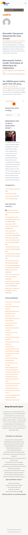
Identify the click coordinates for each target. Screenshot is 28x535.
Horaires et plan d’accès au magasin (14, 485)
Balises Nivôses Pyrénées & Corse (14, 448)
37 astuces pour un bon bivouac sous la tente (14, 470)
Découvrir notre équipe (14, 483)
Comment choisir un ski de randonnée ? (14, 440)
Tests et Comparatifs (10, 198)
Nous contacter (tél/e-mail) (14, 487)
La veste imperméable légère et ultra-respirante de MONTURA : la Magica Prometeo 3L (12, 268)
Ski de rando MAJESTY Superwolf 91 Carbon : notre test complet (11, 233)
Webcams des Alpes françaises (12, 400)
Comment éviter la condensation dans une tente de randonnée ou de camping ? (12, 349)
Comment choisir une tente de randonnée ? (14, 464)
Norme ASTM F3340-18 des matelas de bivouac (14, 476)
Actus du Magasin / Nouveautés (10, 41)
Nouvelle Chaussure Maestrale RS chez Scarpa (13, 36)
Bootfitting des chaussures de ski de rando (14, 442)
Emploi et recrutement (14, 489)
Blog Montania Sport (10, 316)
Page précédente (9, 101)
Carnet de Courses (7, 86)
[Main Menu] (25, 3)
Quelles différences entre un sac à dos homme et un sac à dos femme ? (12, 390)
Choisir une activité (9, 10)
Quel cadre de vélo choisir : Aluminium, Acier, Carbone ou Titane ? (12, 379)
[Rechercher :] (12, 115)
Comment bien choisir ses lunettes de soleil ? (14, 452)
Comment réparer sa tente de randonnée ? (14, 472)
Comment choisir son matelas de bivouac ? (14, 474)
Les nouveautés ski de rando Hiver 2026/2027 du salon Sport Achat (12, 219)
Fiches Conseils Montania (11, 196)
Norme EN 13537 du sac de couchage (14, 462)
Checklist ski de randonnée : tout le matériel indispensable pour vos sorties (12, 240)
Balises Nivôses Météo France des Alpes (14, 446)
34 (23, 101)
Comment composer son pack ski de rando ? (14, 444)
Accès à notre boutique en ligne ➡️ (14, 491)
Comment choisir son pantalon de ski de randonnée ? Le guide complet (12, 284)
